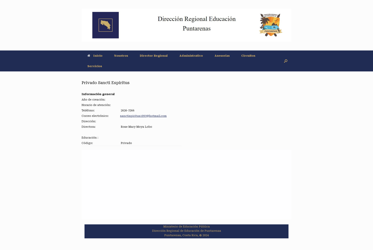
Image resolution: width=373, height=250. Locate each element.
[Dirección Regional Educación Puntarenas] (186, 25)
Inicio (97, 55)
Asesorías (222, 55)
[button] (285, 60)
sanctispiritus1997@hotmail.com (143, 115)
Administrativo (191, 55)
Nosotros (121, 55)
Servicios (94, 66)
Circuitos (248, 55)
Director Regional (154, 55)
